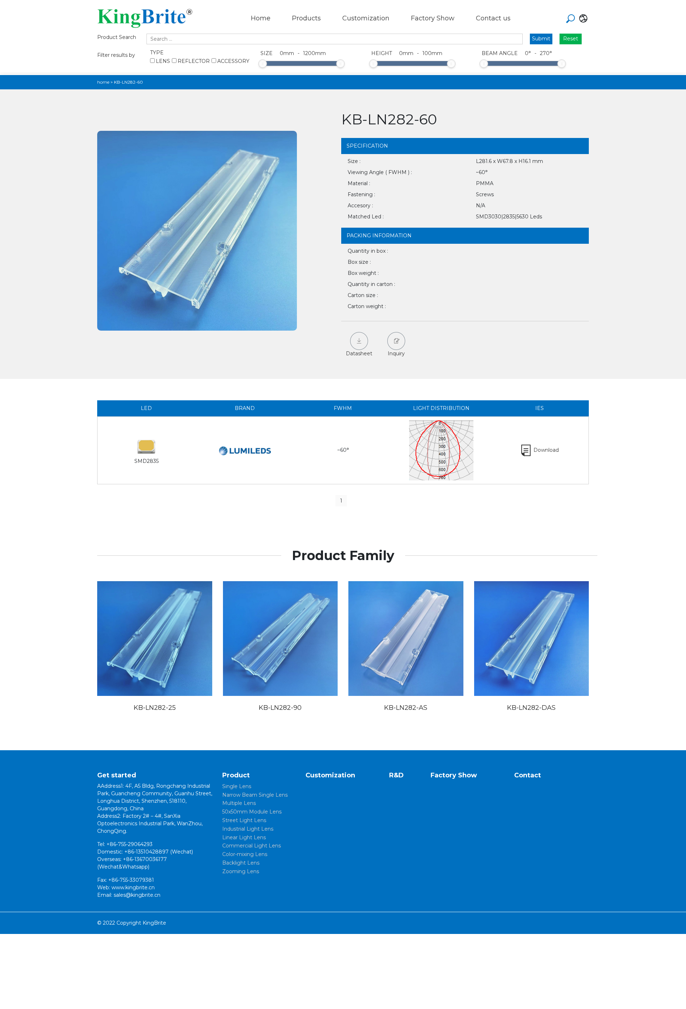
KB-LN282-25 (155, 708)
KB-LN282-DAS (531, 708)
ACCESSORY (233, 61)
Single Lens (236, 786)
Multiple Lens (239, 803)
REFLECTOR (194, 61)
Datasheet (359, 353)
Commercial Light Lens (251, 845)
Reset (570, 38)
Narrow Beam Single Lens (255, 795)
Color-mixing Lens (244, 854)
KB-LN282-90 (280, 708)
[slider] (262, 63)
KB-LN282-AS (405, 708)
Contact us (493, 18)
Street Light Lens (244, 820)
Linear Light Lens (244, 837)
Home (260, 18)
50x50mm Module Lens (252, 811)
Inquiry (396, 353)
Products (306, 18)
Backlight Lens (240, 863)
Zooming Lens (240, 871)
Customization (365, 18)
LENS (163, 61)
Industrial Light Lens (247, 829)
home (103, 82)
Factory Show (432, 18)
